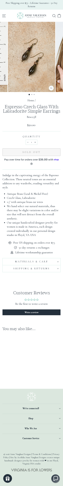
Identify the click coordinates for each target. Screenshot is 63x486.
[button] (55, 478)
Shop (30, 418)
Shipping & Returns (31, 268)
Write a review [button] (32, 312)
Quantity (32, 136)
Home (30, 100)
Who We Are (31, 428)
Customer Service (30, 438)
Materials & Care (31, 261)
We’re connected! (31, 408)
